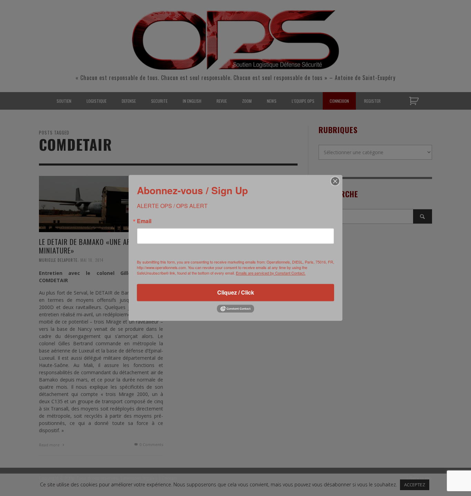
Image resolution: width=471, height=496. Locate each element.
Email (144, 221)
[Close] (335, 181)
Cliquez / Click (235, 292)
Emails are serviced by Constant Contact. (270, 273)
